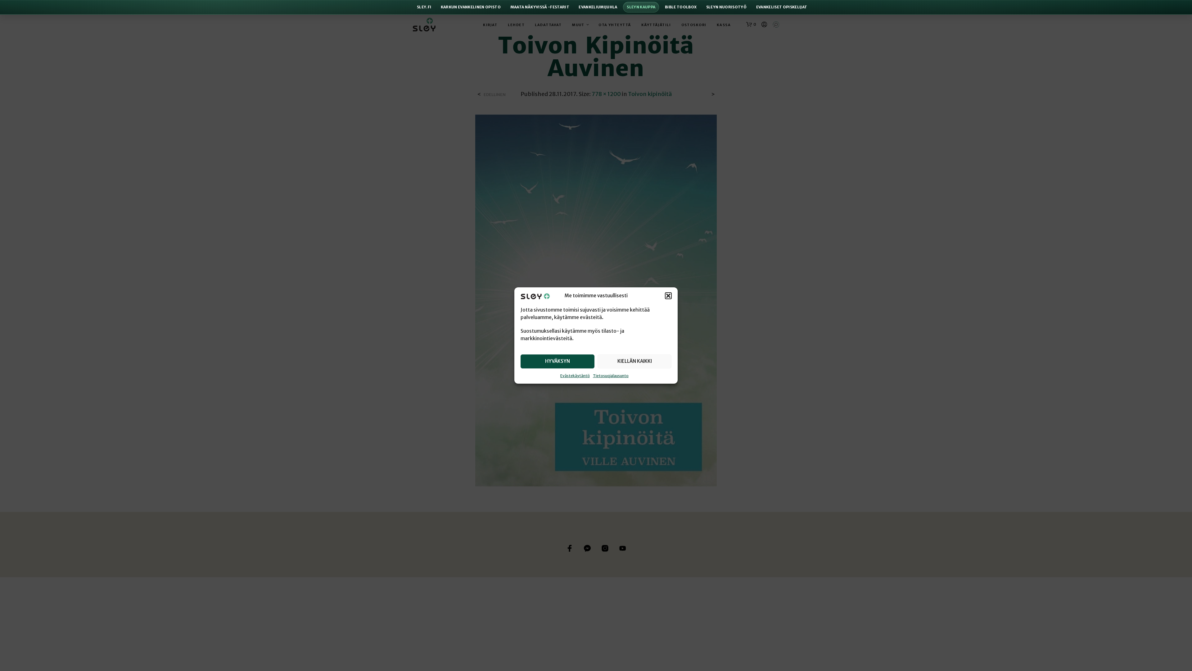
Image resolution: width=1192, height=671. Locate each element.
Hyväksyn (557, 361)
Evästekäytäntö (575, 375)
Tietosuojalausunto (611, 375)
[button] (668, 296)
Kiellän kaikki (634, 361)
